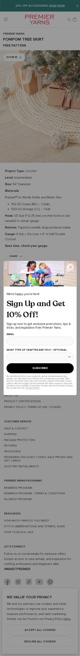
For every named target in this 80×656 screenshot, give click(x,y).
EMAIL (10, 334)
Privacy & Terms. (32, 388)
